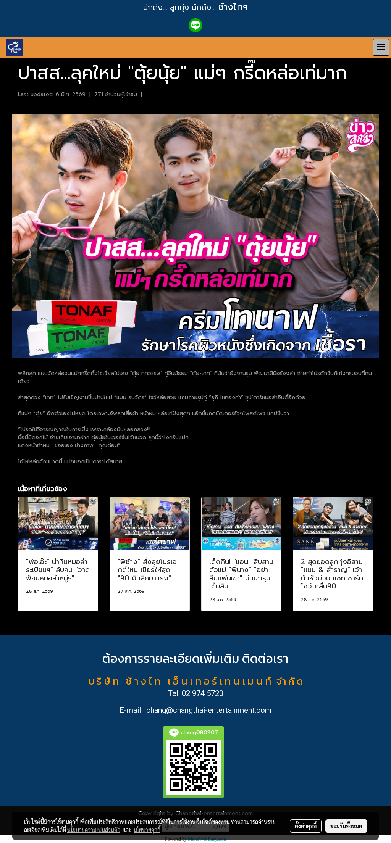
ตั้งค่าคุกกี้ (306, 825)
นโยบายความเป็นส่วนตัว (93, 829)
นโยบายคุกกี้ (147, 829)
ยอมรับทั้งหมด (346, 825)
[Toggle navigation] (381, 47)
